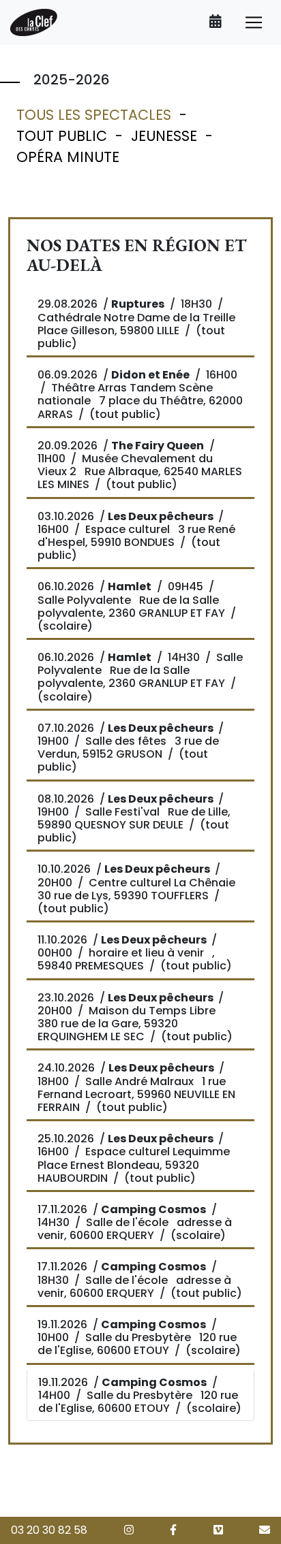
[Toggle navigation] (254, 22)
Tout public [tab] (61, 136)
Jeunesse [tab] (164, 136)
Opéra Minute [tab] (67, 157)
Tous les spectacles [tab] (93, 115)
